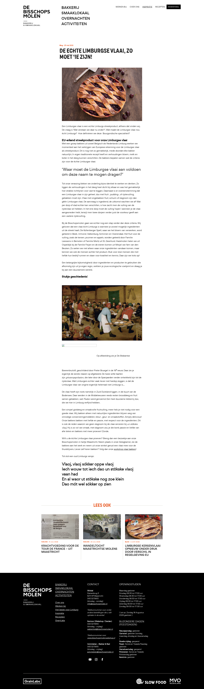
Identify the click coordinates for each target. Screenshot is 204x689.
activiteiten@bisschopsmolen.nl (100, 652)
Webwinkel (173, 7)
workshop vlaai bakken (125, 449)
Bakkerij (70, 7)
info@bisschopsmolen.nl (97, 604)
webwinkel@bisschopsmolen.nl (100, 629)
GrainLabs (60, 620)
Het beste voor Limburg (66, 609)
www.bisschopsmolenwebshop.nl (101, 638)
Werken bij (121, 7)
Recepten (160, 7)
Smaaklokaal (75, 13)
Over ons (134, 7)
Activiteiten (74, 23)
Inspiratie (147, 7)
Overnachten (75, 18)
